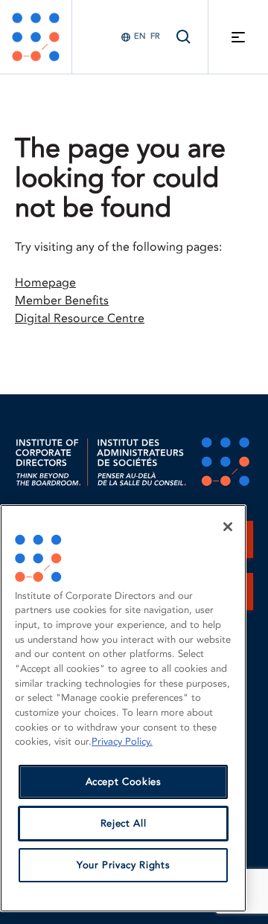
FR (155, 36)
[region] (123, 708)
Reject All (123, 823)
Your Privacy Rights (123, 865)
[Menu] (238, 37)
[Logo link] (36, 37)
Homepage (45, 283)
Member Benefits (62, 300)
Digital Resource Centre (79, 318)
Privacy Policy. (122, 741)
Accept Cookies (124, 782)
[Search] (184, 37)
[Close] (227, 526)
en (140, 36)
